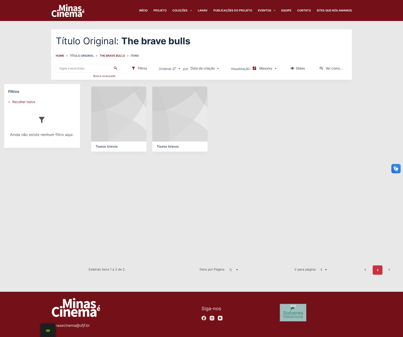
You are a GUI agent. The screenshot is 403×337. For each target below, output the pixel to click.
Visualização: (241, 69)
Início (143, 10)
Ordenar (165, 69)
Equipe (286, 10)
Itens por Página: (212, 269)
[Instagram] (212, 318)
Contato (304, 10)
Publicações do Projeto (232, 10)
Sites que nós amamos (334, 10)
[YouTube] (220, 318)
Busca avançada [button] (104, 76)
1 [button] (378, 270)
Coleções (180, 10)
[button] (365, 269)
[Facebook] (204, 318)
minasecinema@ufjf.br (70, 325)
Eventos (264, 10)
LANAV (203, 10)
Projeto (160, 10)
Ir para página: (305, 269)
